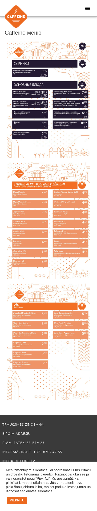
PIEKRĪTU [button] (17, 500)
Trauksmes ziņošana (23, 424)
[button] (87, 8)
